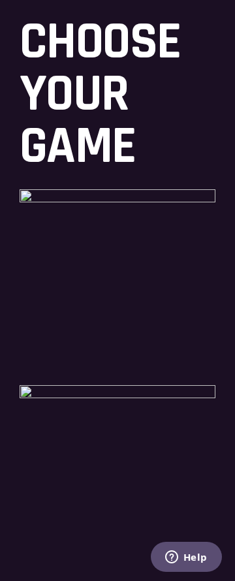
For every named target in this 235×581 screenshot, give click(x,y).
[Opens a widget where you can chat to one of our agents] (186, 558)
